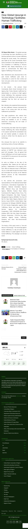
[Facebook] (3, 26)
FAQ (15, 511)
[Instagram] (14, 522)
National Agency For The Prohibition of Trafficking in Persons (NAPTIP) (13, 249)
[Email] (21, 26)
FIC (6, 9)
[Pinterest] (10, 26)
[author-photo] (14, 285)
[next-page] (5, 329)
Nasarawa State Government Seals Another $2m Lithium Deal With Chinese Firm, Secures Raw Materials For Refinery (18, 303)
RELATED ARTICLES (7, 295)
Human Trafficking (16, 247)
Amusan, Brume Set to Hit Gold (7, 268)
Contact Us (19, 511)
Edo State (8, 247)
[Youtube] (17, 522)
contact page (18, 396)
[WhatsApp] (13, 26)
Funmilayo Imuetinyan (8, 23)
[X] (6, 26)
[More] (24, 26)
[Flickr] (20, 522)
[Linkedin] (17, 26)
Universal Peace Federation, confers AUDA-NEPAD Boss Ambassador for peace (20, 270)
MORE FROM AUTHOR (19, 295)
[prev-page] (3, 329)
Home (3, 9)
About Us (11, 511)
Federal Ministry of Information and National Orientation (14, 515)
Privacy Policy (4, 511)
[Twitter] (11, 522)
